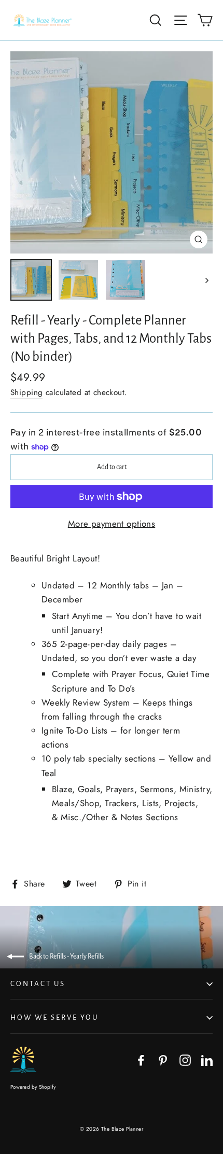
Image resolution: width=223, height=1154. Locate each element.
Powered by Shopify (33, 1087)
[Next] (206, 280)
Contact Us (37, 984)
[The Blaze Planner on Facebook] (141, 1059)
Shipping (26, 392)
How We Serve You (54, 1017)
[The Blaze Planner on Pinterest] (163, 1059)
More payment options (112, 523)
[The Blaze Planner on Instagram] (185, 1059)
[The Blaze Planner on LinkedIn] (207, 1059)
